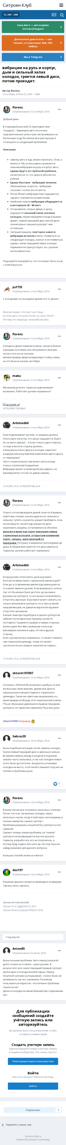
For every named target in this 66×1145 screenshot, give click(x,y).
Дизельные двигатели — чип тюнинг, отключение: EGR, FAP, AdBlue (33, 43)
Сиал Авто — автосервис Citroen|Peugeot (33, 26)
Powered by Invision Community (33, 1139)
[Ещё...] (59, 109)
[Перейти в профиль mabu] (6, 378)
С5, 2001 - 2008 (32, 94)
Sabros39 (19, 736)
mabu (16, 376)
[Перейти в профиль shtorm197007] (6, 675)
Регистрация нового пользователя (33, 1061)
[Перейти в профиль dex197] (6, 872)
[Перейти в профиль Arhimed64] (6, 425)
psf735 (17, 287)
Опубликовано (30, 111)
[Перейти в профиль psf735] (6, 289)
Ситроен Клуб (17, 5)
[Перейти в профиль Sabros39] (6, 738)
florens (15, 90)
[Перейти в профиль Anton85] (6, 951)
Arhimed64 (20, 423)
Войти (33, 1086)
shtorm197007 (22, 673)
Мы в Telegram (33, 57)
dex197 (17, 870)
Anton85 (18, 949)
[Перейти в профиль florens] (6, 109)
